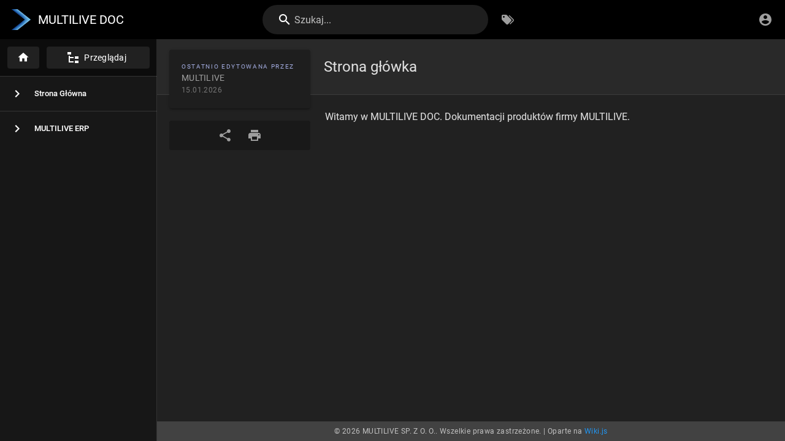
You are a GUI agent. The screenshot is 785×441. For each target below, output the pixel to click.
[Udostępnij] (225, 135)
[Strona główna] (23, 58)
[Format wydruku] (254, 135)
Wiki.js (596, 431)
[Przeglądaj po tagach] (508, 19)
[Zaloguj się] (765, 19)
